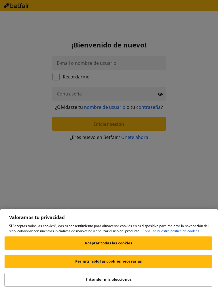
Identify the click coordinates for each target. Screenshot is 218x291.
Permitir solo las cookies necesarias (108, 261)
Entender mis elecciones (108, 279)
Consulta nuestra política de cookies (170, 230)
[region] (109, 250)
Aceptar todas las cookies (108, 243)
